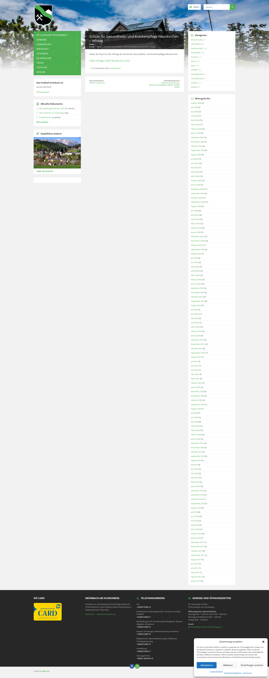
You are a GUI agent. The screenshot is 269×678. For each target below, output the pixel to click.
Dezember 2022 (197, 288)
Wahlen (194, 87)
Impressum (247, 673)
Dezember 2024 (197, 189)
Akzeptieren (207, 665)
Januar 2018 (196, 538)
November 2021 (197, 344)
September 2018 (198, 503)
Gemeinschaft (44, 44)
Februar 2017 (196, 576)
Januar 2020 (196, 439)
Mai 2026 (194, 116)
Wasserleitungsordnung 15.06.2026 (53, 108)
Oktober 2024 (196, 197)
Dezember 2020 (197, 391)
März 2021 (195, 378)
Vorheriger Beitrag (172, 81)
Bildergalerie (43, 58)
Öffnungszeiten (42, 92)
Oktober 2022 (196, 297)
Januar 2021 (196, 387)
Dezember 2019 (197, 443)
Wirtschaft (42, 48)
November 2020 (197, 396)
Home (91, 47)
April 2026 (195, 120)
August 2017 (196, 559)
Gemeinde (41, 39)
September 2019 (198, 456)
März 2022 (195, 327)
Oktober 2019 (196, 452)
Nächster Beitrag (96, 81)
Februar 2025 (196, 180)
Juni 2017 (194, 563)
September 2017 (198, 555)
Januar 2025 (196, 184)
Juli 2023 (194, 258)
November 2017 (197, 546)
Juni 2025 (194, 163)
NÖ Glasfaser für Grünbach (52, 35)
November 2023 (197, 240)
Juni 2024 (194, 210)
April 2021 (195, 374)
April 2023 (195, 271)
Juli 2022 (194, 309)
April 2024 (195, 219)
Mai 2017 (194, 568)
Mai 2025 (194, 167)
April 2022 (195, 322)
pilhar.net (45, 671)
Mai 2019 (194, 473)
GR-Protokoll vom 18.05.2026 (51, 113)
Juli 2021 (194, 361)
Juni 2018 (194, 516)
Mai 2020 (194, 421)
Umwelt (194, 69)
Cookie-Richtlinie (216, 671)
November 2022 (197, 292)
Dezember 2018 (197, 490)
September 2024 (198, 202)
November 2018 (197, 495)
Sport (193, 65)
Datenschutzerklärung (233, 673)
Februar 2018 (196, 533)
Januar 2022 (196, 335)
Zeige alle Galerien (44, 171)
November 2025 (197, 141)
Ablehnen (228, 665)
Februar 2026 (196, 129)
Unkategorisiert (197, 74)
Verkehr (194, 83)
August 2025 (196, 154)
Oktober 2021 (196, 348)
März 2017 (195, 572)
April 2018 (195, 525)
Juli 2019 (194, 464)
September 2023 (198, 249)
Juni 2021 (194, 365)
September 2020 (198, 404)
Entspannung (196, 39)
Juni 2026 (194, 111)
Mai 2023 (194, 266)
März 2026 (195, 124)
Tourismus (42, 53)
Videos (40, 62)
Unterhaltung (196, 78)
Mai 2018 (194, 520)
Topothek (41, 67)
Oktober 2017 (196, 551)
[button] (263, 641)
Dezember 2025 (197, 137)
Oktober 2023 (196, 245)
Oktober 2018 (196, 499)
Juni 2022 (194, 314)
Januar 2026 (196, 133)
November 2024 (197, 193)
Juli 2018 (194, 512)
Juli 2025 (194, 159)
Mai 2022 (194, 318)
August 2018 (196, 508)
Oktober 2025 (196, 146)
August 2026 (196, 103)
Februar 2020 (196, 434)
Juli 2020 (194, 413)
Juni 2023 (194, 262)
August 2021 (196, 357)
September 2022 (198, 301)
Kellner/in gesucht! (97, 83)
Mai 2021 (194, 370)
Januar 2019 (196, 486)
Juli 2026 (194, 107)
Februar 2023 (196, 279)
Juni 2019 (194, 469)
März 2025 (195, 176)
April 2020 (195, 426)
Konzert (194, 57)
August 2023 (196, 253)
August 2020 (196, 408)
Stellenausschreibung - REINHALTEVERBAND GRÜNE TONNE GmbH (164, 85)
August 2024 (196, 206)
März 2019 (195, 482)
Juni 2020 (194, 417)
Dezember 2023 (197, 236)
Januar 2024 (196, 232)
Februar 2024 (196, 228)
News (99, 47)
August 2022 (196, 305)
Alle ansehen (42, 122)
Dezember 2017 (197, 542)
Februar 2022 (196, 331)
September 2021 (198, 353)
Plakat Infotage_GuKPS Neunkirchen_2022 (109, 60)
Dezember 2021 (197, 340)
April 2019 (195, 477)
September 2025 (198, 150)
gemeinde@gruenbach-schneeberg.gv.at (205, 627)
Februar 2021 (196, 383)
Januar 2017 (196, 581)
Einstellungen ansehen (252, 665)
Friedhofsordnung (46, 117)
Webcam (40, 72)
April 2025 (195, 172)
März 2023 (195, 275)
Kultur (193, 61)
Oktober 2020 (196, 400)
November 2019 (197, 447)
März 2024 (195, 223)
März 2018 (195, 529)
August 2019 (196, 460)
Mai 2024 (194, 215)
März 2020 (195, 430)
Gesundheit (116, 68)
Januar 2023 (196, 284)
